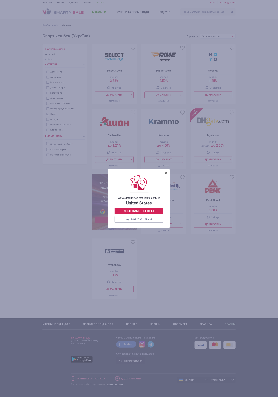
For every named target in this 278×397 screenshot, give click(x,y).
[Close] (166, 173)
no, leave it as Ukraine (138, 219)
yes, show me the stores (139, 211)
